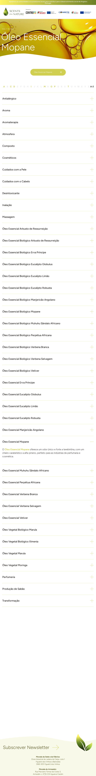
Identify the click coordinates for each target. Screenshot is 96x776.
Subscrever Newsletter (26, 747)
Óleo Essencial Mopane (17, 449)
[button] (48, 98)
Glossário (11, 29)
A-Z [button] (92, 86)
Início (3, 29)
